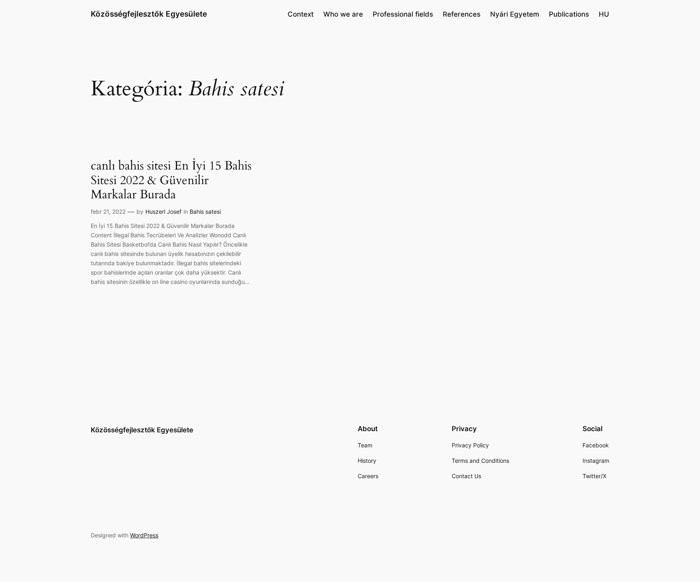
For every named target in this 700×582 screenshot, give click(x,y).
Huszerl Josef (163, 211)
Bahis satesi (205, 211)
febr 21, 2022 (108, 211)
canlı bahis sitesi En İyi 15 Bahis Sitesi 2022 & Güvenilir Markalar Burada (171, 180)
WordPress (144, 535)
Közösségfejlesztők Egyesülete (149, 14)
